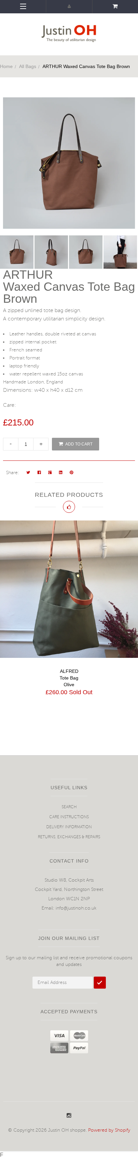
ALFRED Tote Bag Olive (69, 678)
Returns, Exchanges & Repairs (69, 837)
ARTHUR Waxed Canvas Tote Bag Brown (86, 66)
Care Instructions (69, 817)
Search (69, 807)
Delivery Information (69, 827)
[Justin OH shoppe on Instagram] (69, 1116)
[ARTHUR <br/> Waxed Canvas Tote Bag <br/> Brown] (17, 252)
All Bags (27, 66)
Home (6, 66)
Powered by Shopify (109, 1130)
